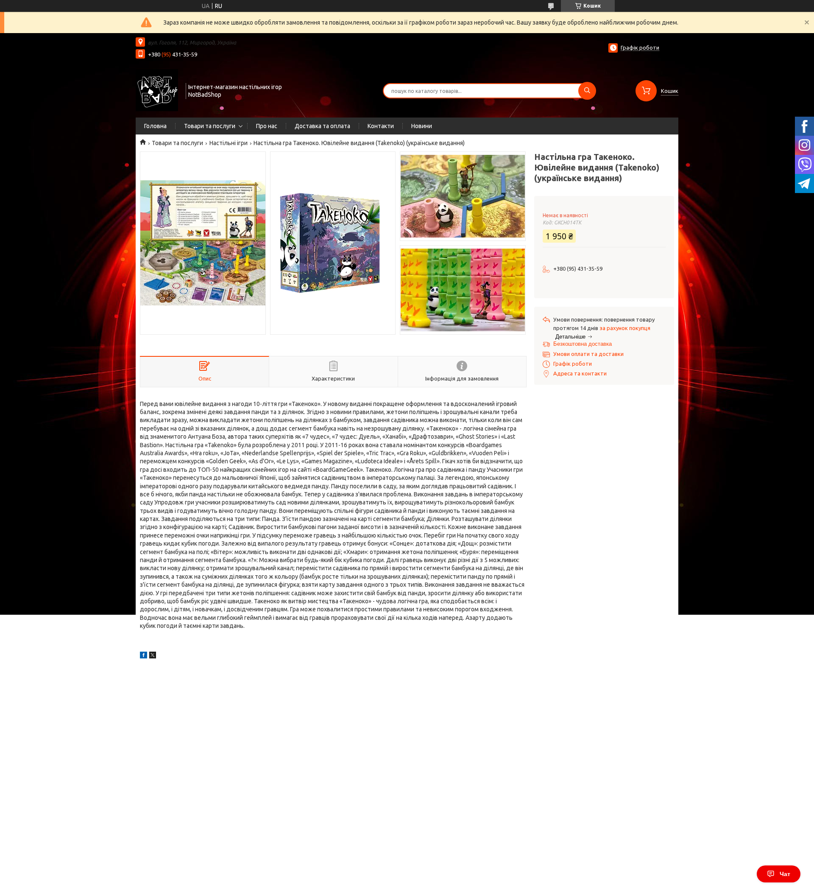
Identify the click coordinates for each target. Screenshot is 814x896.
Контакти (381, 126)
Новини (421, 126)
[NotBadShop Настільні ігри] (157, 90)
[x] (152, 656)
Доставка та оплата (322, 126)
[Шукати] (587, 91)
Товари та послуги (209, 126)
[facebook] (143, 656)
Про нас (266, 126)
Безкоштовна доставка (582, 344)
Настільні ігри (228, 143)
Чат (785, 874)
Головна (155, 126)
